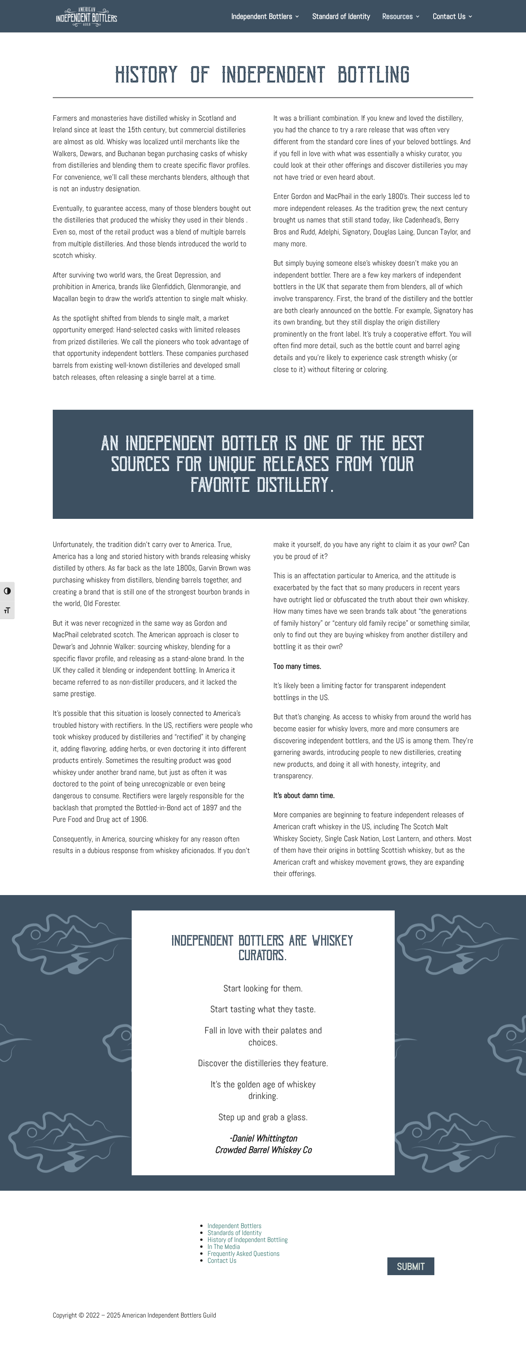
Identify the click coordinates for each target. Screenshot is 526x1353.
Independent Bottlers (261, 17)
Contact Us (449, 17)
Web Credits (457, 1315)
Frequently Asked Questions (244, 1253)
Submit (411, 1266)
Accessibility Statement (354, 1315)
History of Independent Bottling (248, 1239)
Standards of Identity (234, 1232)
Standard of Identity (341, 17)
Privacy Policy (413, 1315)
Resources (397, 17)
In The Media (224, 1246)
